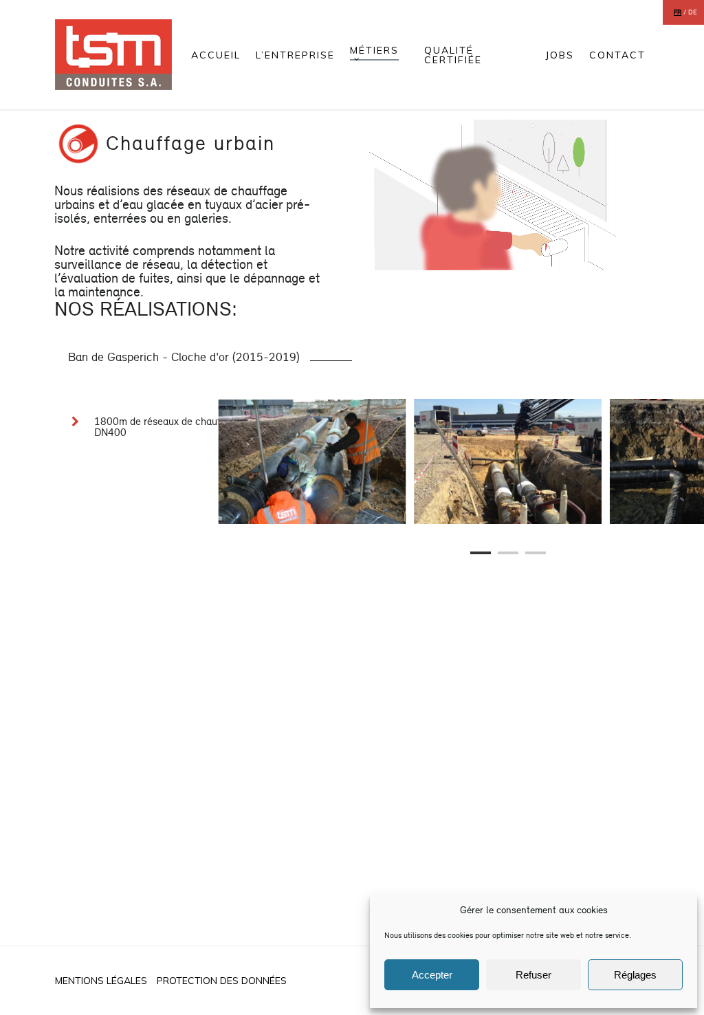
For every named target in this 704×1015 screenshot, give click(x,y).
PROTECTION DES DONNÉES (222, 980)
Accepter (432, 975)
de (692, 12)
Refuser (533, 975)
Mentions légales (101, 980)
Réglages (635, 975)
